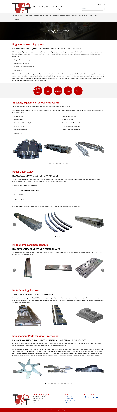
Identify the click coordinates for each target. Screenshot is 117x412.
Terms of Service (70, 400)
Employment (83, 15)
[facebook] (85, 397)
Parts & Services (35, 15)
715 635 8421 (101, 4)
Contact (16, 19)
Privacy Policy (69, 398)
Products (24, 15)
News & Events (71, 15)
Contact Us (68, 396)
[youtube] (97, 397)
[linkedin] (89, 397)
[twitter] (93, 397)
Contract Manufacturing (54, 15)
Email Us (35, 403)
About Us (93, 15)
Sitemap (68, 403)
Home (15, 15)
